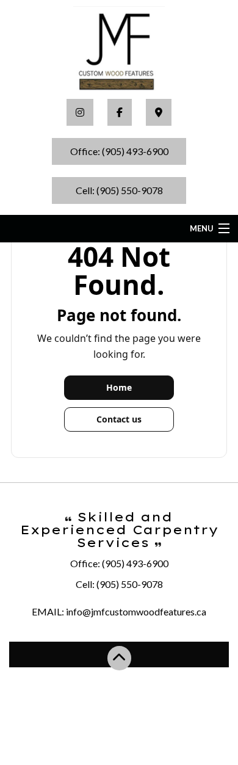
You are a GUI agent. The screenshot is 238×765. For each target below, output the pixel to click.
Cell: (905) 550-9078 (119, 190)
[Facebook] (119, 112)
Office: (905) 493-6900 (119, 151)
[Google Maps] (158, 112)
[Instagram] (80, 112)
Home (119, 387)
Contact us (119, 419)
